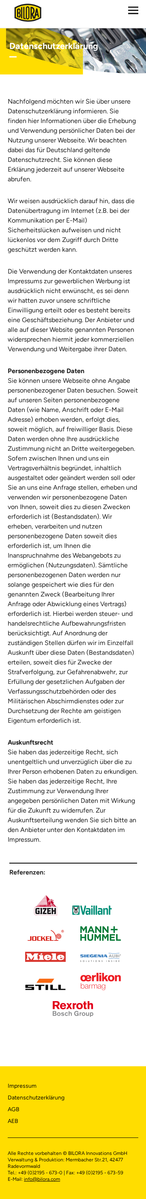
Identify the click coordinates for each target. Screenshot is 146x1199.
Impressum (22, 1085)
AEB (13, 1121)
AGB (13, 1109)
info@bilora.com (42, 1179)
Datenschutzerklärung (36, 1097)
